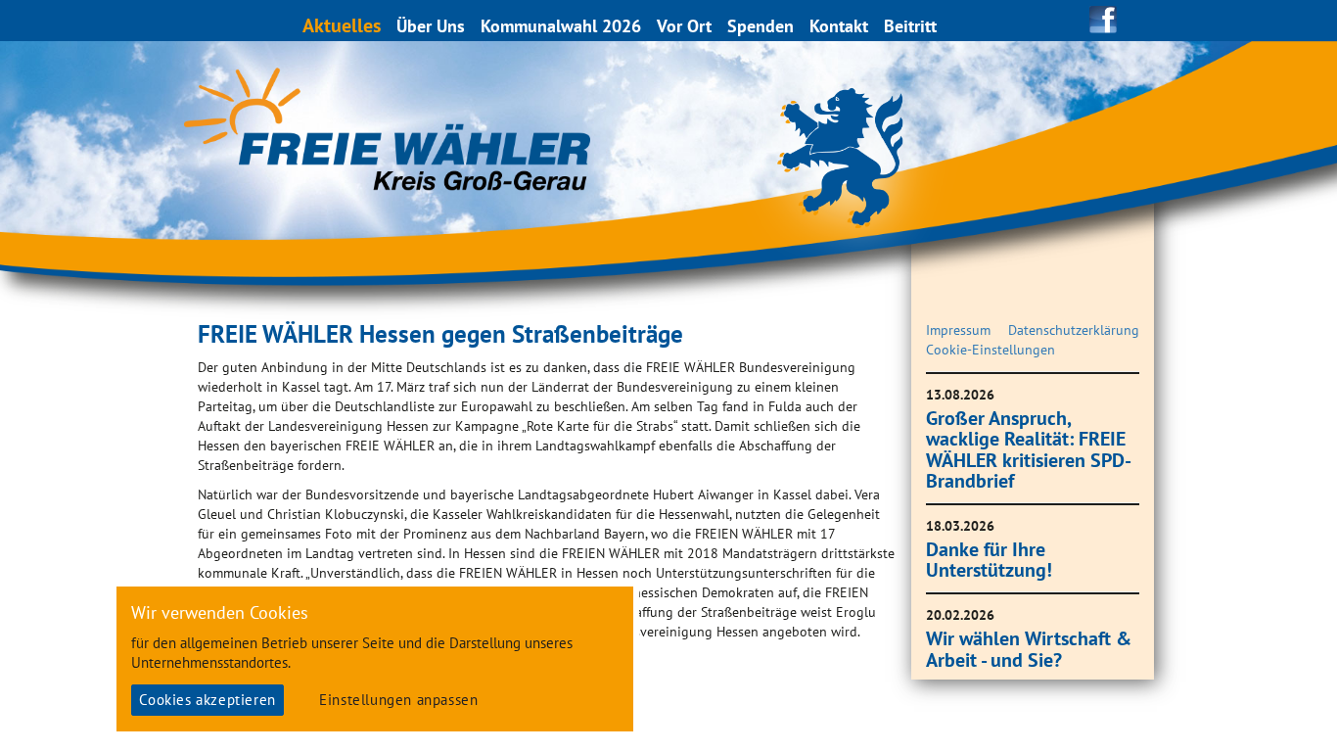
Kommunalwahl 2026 (561, 26)
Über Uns (430, 26)
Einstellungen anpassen (398, 699)
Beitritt (910, 26)
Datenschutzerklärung (1073, 330)
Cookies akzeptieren (207, 699)
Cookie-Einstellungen (990, 349)
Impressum (958, 330)
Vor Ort (684, 26)
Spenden (760, 26)
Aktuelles (341, 25)
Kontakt (838, 26)
